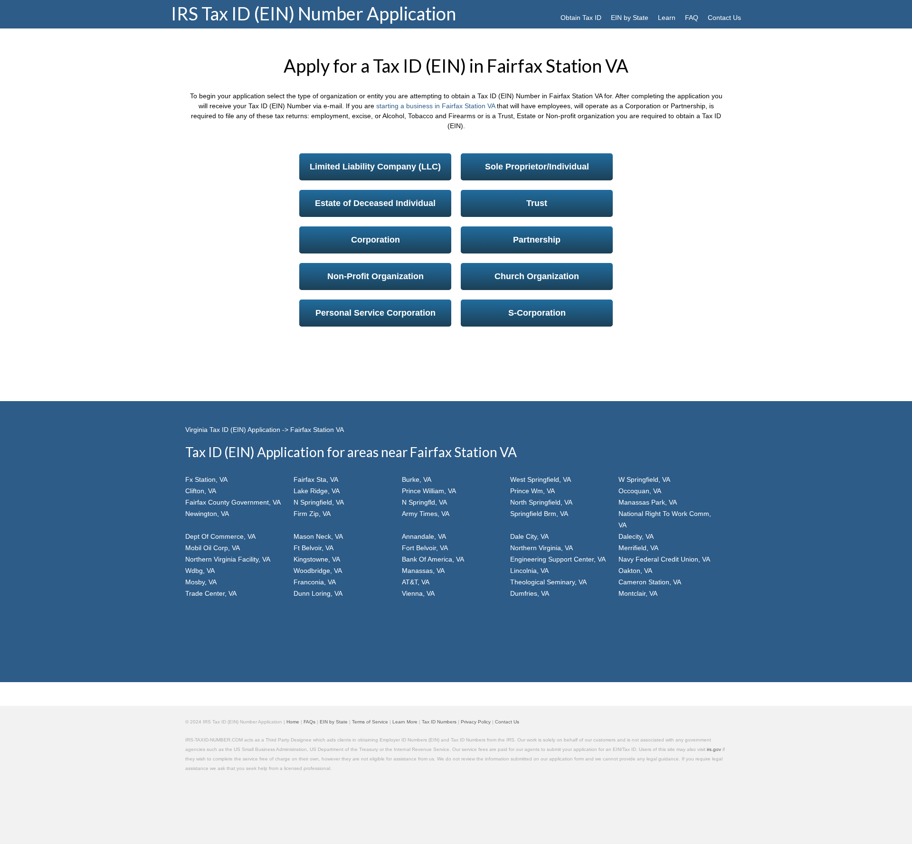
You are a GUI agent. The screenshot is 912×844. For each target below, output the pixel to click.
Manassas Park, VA (647, 502)
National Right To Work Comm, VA (664, 519)
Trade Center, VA (211, 593)
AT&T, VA (415, 582)
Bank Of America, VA (433, 559)
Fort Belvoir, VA (425, 548)
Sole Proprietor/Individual (537, 166)
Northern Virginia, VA (541, 548)
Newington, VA (207, 513)
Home (292, 721)
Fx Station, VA (206, 479)
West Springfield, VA (540, 479)
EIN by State (629, 17)
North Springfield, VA (541, 502)
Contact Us (724, 17)
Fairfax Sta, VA (316, 479)
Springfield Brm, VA (539, 513)
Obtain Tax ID (580, 17)
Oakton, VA (635, 570)
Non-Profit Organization (375, 276)
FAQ (691, 17)
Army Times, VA (425, 513)
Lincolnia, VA (529, 570)
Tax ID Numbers (439, 721)
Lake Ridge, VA (317, 491)
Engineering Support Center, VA (558, 559)
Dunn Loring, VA (318, 593)
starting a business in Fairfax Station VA (435, 106)
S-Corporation (537, 313)
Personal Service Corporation (375, 313)
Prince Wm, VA (532, 491)
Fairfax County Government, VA (233, 502)
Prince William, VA (429, 491)
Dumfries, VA (529, 593)
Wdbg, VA (200, 570)
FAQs (309, 721)
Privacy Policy (476, 721)
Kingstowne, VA (317, 559)
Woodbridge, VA (318, 570)
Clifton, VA (200, 491)
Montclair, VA (637, 593)
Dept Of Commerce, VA (220, 536)
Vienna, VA (418, 593)
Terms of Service (370, 721)
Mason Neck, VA (318, 536)
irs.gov (714, 749)
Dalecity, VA (636, 536)
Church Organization (536, 276)
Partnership (536, 239)
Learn (666, 17)
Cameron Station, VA (649, 582)
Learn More (405, 721)
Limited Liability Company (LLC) (375, 166)
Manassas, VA (423, 570)
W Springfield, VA (644, 479)
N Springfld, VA (424, 502)
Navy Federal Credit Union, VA (664, 559)
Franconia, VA (315, 582)
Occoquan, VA (639, 491)
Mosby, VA (201, 582)
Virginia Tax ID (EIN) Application (232, 429)
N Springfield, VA (319, 502)
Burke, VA (416, 479)
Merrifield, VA (638, 548)
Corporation (375, 239)
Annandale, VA (424, 536)
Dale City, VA (529, 536)
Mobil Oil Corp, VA (212, 548)
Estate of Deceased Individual (375, 203)
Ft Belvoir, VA (313, 548)
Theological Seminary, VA (548, 582)
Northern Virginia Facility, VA (227, 559)
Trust (536, 203)
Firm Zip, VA (312, 513)
